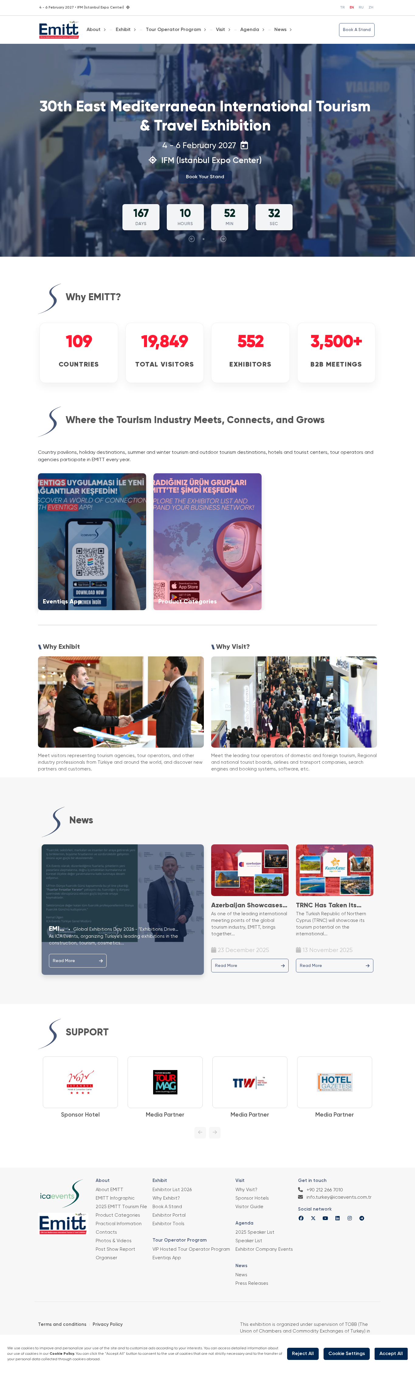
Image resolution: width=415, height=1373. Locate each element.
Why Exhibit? (166, 1198)
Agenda (249, 29)
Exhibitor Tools (168, 1224)
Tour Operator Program (173, 29)
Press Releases (251, 1283)
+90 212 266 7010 (324, 1190)
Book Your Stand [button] (205, 177)
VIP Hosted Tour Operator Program (191, 1249)
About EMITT (109, 1189)
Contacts (106, 1232)
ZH (371, 7)
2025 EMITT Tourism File (121, 1206)
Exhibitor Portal (169, 1215)
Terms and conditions (62, 1324)
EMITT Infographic (115, 1198)
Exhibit (123, 29)
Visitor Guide (249, 1206)
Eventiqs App (167, 1258)
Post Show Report (115, 1249)
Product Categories (118, 1215)
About (94, 29)
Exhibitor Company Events (264, 1249)
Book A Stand (357, 30)
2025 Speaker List (254, 1232)
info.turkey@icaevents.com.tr (338, 1197)
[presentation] (192, 239)
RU (361, 7)
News (280, 29)
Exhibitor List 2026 (172, 1189)
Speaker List (248, 1241)
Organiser (106, 1258)
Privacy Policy (108, 1324)
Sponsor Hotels (252, 1198)
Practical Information (119, 1224)
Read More (64, 961)
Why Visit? (246, 1189)
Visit (220, 29)
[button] (203, 239)
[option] (70, 1088)
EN (352, 7)
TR (342, 7)
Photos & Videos (114, 1241)
